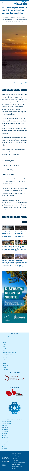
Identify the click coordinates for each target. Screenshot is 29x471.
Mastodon (6, 446)
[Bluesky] (19, 90)
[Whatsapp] (5, 90)
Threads (5, 448)
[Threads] (3, 449)
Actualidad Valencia (6, 421)
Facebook (6, 429)
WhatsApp (6, 441)
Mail (5, 435)
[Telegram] (15, 90)
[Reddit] (24, 90)
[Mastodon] (17, 90)
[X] (12, 90)
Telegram (6, 437)
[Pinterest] (26, 90)
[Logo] (20, 3)
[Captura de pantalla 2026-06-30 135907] (14, 297)
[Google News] (3, 90)
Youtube (5, 443)
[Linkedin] (22, 90)
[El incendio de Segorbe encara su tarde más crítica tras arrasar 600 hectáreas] (8, 242)
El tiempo (25, 221)
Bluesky (5, 444)
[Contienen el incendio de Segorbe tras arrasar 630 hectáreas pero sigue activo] (21, 228)
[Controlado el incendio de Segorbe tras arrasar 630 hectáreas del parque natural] (8, 228)
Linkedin (5, 433)
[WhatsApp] (3, 441)
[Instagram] (8, 90)
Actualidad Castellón (6, 423)
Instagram (6, 431)
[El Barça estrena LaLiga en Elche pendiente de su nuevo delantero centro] (21, 242)
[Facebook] (10, 90)
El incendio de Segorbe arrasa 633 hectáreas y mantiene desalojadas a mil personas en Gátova (8, 264)
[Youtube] (3, 443)
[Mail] (3, 435)
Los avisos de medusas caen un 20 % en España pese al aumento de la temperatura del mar (21, 264)
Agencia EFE (24, 83)
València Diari (5, 425)
